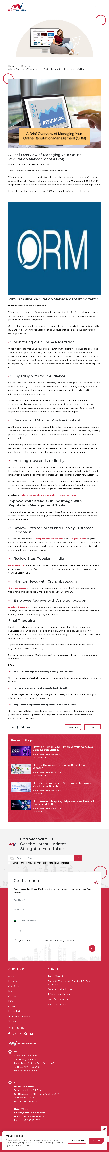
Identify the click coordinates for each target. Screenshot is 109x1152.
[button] (97, 6)
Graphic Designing (57, 1004)
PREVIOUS (73, 727)
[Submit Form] (78, 858)
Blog (24, 66)
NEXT (92, 727)
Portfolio (12, 981)
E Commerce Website (59, 994)
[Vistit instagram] (14, 1034)
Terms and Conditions (19, 1016)
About (11, 976)
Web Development (58, 999)
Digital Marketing (56, 976)
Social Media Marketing (60, 989)
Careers (12, 996)
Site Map (12, 1021)
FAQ (10, 1001)
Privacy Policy (32, 863)
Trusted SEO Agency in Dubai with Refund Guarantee (69, 982)
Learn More (77, 1140)
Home (11, 66)
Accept (96, 1140)
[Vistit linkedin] (20, 1034)
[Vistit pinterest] (25, 1034)
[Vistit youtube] (31, 1034)
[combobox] (16, 921)
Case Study (13, 986)
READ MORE (39, 757)
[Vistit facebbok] (9, 1034)
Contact (12, 1006)
